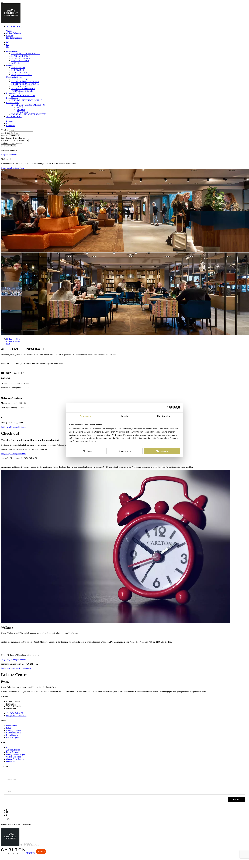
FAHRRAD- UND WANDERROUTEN (28, 114)
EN (7, 44)
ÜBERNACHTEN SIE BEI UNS (25, 54)
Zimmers (4, 135)
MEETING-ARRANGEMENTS (25, 84)
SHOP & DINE (17, 70)
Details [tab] (124, 416)
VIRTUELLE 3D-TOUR (22, 91)
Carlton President (13, 339)
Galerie (9, 31)
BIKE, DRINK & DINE (21, 75)
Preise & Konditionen (15, 752)
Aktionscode (6, 143)
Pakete (9, 728)
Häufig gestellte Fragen (15, 754)
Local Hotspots (12, 737)
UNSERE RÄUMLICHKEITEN (25, 81)
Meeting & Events (13, 730)
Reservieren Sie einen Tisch (12, 168)
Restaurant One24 (13, 733)
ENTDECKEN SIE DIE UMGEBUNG (28, 105)
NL (7, 47)
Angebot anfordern (9, 155)
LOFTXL (15, 63)
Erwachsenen (6, 138)
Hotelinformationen (14, 38)
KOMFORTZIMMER (20, 58)
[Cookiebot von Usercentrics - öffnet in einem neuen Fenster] (168, 408)
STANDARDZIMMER (21, 56)
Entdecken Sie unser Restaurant (14, 427)
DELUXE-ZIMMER (20, 61)
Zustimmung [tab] (85, 416)
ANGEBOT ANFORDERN (23, 88)
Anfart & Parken (13, 750)
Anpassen (123, 451)
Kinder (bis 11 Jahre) (9, 140)
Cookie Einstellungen (15, 759)
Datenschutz (11, 761)
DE (7, 42)
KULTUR (21, 109)
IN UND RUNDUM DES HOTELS (26, 100)
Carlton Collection (13, 33)
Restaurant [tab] (10, 126)
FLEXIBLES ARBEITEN (22, 86)
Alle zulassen (162, 451)
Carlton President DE (15, 341)
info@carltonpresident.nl (16, 715)
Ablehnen (87, 451)
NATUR (20, 107)
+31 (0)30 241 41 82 (14, 713)
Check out (5, 133)
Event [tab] (8, 123)
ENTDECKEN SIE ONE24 (23, 95)
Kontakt (9, 35)
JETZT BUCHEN (14, 26)
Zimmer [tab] (9, 121)
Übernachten (11, 726)
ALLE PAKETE (18, 68)
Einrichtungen (12, 735)
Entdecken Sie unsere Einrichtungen (16, 668)
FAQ (8, 747)
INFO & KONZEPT (20, 79)
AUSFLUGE (22, 112)
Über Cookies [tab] (163, 416)
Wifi (8, 344)
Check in (4, 130)
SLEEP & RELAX (19, 72)
